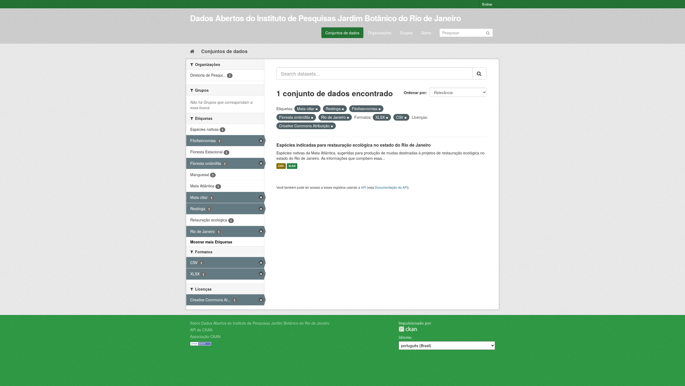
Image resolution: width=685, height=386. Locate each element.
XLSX (292, 166)
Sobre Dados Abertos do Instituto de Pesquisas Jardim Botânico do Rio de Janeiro (259, 323)
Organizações (379, 32)
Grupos (406, 32)
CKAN (408, 329)
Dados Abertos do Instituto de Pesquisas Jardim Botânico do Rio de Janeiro (325, 18)
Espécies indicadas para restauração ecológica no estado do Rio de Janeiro (353, 145)
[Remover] (316, 109)
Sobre (426, 32)
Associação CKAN (205, 336)
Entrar (487, 4)
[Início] (192, 50)
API (363, 187)
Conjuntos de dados (342, 32)
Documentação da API (391, 187)
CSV (281, 166)
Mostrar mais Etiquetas (211, 241)
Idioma (405, 337)
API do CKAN (201, 329)
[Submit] (488, 32)
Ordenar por (415, 92)
